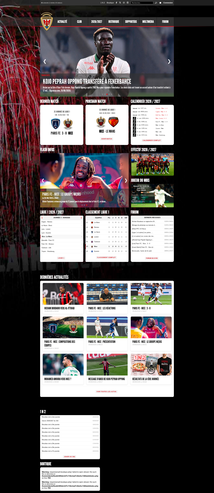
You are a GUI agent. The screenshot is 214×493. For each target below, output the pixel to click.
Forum (165, 22)
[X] (120, 3)
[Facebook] (116, 3)
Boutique (110, 3)
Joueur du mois (140, 180)
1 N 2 (103, 3)
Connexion (168, 3)
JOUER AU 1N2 (69, 457)
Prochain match (95, 101)
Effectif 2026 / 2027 (143, 149)
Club (79, 22)
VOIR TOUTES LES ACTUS (106, 391)
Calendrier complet (152, 140)
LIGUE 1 (61, 258)
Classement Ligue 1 (97, 212)
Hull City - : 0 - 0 (162, 115)
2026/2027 (96, 22)
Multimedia (148, 22)
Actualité (62, 22)
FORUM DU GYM (151, 258)
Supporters (131, 22)
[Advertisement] (133, 11)
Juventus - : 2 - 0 (161, 108)
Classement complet (106, 257)
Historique (113, 22)
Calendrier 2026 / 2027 (145, 101)
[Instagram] (124, 3)
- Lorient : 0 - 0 (161, 118)
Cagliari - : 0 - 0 (161, 111)
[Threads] (128, 3)
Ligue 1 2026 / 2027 (52, 212)
